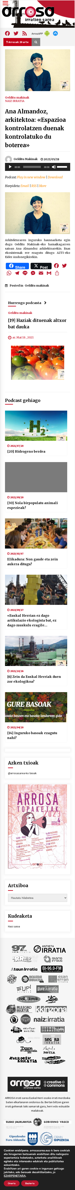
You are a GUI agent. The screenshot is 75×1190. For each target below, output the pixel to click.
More (42, 186)
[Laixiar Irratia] (26, 1019)
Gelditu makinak (17, 97)
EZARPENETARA (15, 1176)
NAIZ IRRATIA (14, 101)
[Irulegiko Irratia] (19, 1009)
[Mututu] (54, 167)
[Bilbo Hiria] (52, 969)
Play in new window (31, 177)
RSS (34, 186)
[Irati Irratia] (52, 999)
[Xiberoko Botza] (48, 1049)
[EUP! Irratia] (24, 989)
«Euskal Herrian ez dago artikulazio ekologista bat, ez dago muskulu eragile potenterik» (31, 620)
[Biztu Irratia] (12, 979)
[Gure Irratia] (47, 989)
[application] (37, 167)
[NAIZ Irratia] (49, 1019)
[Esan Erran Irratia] (58, 979)
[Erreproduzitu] (10, 167)
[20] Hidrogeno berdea (26, 451)
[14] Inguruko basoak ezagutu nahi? (32, 735)
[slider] (62, 166)
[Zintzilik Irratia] (54, 1060)
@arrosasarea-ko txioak (22, 773)
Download (55, 177)
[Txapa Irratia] (29, 1049)
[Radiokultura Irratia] (52, 1029)
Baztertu (30, 1183)
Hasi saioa (14, 926)
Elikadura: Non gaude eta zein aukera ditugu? (32, 561)
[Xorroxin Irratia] (23, 1060)
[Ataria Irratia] (53, 959)
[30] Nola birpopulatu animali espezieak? (32, 505)
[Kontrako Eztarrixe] (13, 1019)
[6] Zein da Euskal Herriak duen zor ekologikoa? (34, 679)
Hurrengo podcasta (24, 303)
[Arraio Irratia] (25, 959)
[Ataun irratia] (24, 969)
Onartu (12, 1183)
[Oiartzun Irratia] (23, 1029)
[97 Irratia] (21, 949)
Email (25, 186)
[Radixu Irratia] (28, 1039)
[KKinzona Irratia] (51, 1009)
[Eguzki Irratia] (32, 979)
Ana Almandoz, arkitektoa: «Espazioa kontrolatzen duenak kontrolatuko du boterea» (35, 128)
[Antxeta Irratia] (50, 949)
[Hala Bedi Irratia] (28, 999)
